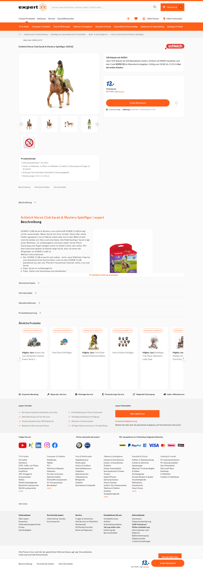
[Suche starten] (154, 7)
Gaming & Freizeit (175, 26)
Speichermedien (54, 477)
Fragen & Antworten (84, 519)
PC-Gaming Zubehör (169, 463)
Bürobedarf (52, 485)
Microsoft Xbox (167, 468)
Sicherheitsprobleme (113, 524)
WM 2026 (23, 504)
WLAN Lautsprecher (27, 488)
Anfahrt (107, 521)
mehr (21, 491)
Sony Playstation (167, 465)
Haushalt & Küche (103, 26)
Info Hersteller (60, 187)
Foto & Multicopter (62, 26)
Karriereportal (53, 521)
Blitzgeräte (80, 480)
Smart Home (137, 488)
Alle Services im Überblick (86, 521)
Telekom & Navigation (82, 26)
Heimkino (23, 463)
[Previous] (21, 124)
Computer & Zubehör (41, 26)
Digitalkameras (81, 460)
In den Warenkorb (138, 103)
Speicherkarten (81, 474)
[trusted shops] (79, 445)
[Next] (97, 124)
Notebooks (51, 460)
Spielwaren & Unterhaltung (152, 26)
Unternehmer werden (56, 519)
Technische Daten (42, 187)
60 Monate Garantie (84, 527)
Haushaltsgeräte (139, 480)
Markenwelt (80, 524)
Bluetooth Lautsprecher (29, 485)
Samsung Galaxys (111, 480)
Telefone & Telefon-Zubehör (112, 489)
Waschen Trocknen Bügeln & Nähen (143, 469)
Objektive (79, 471)
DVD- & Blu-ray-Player (29, 465)
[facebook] (55, 445)
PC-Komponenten (54, 482)
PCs (48, 465)
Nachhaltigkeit (25, 530)
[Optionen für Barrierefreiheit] (128, 18)
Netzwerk (51, 471)
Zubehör (79, 482)
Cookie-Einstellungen (141, 541)
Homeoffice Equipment (57, 480)
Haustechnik (137, 485)
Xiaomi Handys (110, 482)
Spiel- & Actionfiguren (97, 34)
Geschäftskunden (65, 18)
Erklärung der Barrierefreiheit (110, 531)
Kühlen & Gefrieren (140, 463)
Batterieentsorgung (140, 536)
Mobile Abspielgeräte (28, 482)
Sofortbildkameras (83, 468)
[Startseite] (20, 34)
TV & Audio (24, 26)
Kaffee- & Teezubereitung (143, 460)
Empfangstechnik (26, 468)
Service (51, 18)
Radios (21, 480)
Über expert (24, 519)
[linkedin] (39, 445)
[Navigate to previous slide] (20, 358)
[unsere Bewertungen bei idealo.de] (87, 445)
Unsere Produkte (27, 18)
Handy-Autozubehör (112, 468)
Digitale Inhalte (138, 538)
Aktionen (41, 18)
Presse (21, 527)
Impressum (137, 519)
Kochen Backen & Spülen (142, 477)
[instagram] (47, 445)
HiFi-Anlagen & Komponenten (25, 475)
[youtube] (23, 445)
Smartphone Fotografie (85, 485)
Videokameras (81, 477)
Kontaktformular (111, 519)
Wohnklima (137, 482)
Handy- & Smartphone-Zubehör (113, 464)
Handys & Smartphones (114, 460)
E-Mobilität (165, 474)
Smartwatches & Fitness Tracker (114, 472)
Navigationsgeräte (111, 494)
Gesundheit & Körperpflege (126, 26)
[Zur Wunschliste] (136, 18)
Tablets (50, 463)
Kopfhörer (23, 471)
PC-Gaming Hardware (169, 460)
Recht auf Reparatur (84, 530)
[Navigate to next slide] (183, 358)
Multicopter (80, 463)
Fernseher (23, 460)
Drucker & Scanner (55, 474)
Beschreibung (24, 187)
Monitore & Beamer (55, 468)
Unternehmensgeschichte (29, 524)
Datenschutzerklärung (141, 521)
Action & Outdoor (83, 465)
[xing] (31, 445)
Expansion (23, 521)
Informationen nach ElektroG (140, 531)
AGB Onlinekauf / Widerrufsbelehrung (141, 525)
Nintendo (164, 471)
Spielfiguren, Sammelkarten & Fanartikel (67, 34)
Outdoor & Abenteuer (169, 477)
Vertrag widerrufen (112, 527)
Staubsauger (137, 465)
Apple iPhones (110, 477)
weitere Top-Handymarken (115, 485)
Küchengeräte (138, 474)
